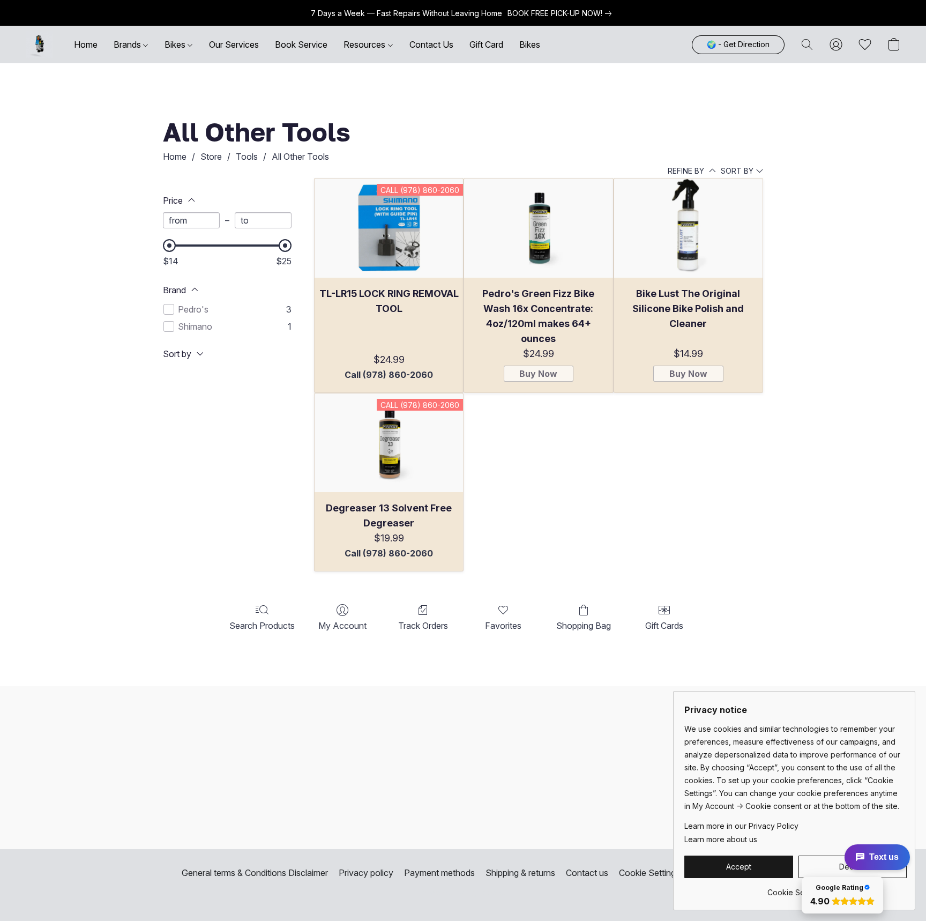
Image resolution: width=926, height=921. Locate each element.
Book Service (301, 44)
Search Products (262, 625)
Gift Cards (664, 625)
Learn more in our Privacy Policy (741, 825)
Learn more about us (720, 839)
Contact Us (431, 44)
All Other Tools (300, 156)
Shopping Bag (583, 625)
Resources (365, 44)
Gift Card (486, 44)
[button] (39, 44)
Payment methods (439, 872)
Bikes (176, 44)
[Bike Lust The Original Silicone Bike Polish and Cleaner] (688, 228)
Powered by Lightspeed (463, 892)
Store (211, 156)
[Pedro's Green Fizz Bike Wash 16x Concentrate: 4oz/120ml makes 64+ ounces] (538, 228)
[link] (561, 13)
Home (86, 44)
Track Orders (423, 625)
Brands (128, 44)
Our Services (234, 44)
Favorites (503, 625)
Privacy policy (366, 872)
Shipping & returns (520, 872)
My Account (342, 625)
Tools (247, 156)
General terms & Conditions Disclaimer (255, 872)
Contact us (587, 872)
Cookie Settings (649, 872)
